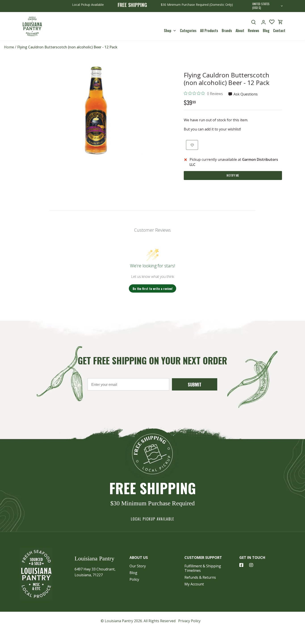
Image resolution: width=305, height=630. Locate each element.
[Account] (263, 22)
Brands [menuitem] (227, 30)
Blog (133, 572)
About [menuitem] (240, 30)
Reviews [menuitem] (253, 30)
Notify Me (233, 175)
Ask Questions (245, 94)
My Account (194, 584)
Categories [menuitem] (188, 30)
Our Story (138, 566)
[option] (98, 110)
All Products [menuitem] (209, 30)
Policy (134, 579)
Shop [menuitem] (167, 30)
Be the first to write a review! (153, 288)
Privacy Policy (189, 620)
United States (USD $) (261, 6)
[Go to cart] (280, 22)
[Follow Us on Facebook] (241, 565)
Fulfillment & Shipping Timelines (202, 568)
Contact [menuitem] (279, 30)
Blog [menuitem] (266, 30)
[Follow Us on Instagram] (251, 565)
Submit (194, 384)
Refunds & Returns (200, 577)
